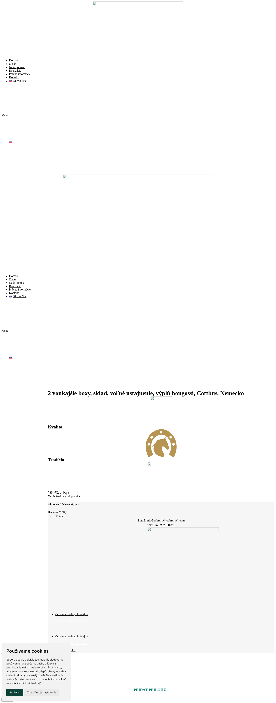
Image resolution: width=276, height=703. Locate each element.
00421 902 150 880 (163, 525)
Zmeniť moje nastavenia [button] (41, 692)
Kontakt (14, 77)
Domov (13, 60)
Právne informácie (20, 74)
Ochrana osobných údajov (71, 614)
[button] (138, 115)
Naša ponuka (17, 67)
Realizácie (15, 70)
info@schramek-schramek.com (165, 520)
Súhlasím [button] (14, 692)
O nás (12, 63)
